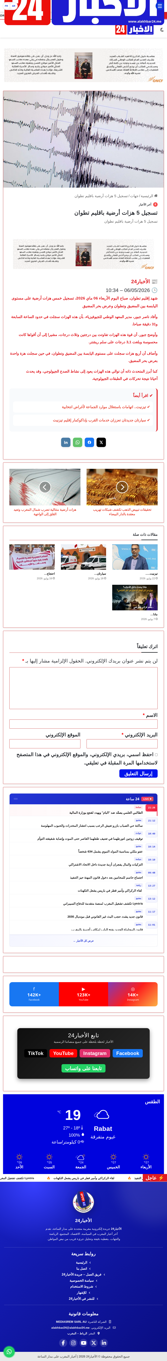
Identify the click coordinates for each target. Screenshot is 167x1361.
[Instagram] (73, 1343)
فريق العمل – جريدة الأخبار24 (82, 1274)
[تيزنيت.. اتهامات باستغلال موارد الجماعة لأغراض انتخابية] (135, 557)
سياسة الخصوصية (82, 1280)
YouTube (63, 1053)
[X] (94, 1343)
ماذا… (154, 614)
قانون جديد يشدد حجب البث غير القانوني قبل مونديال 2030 (105, 914)
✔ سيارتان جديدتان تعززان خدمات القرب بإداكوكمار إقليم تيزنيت (101, 420)
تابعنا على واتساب (83, 1068)
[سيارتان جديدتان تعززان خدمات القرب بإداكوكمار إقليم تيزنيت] (83, 557)
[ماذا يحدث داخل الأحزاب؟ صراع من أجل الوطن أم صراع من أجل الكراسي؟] (135, 597)
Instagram (95, 1053)
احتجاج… (49, 573)
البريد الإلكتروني (140, 734)
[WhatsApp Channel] (9, 1351)
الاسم (150, 715)
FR (6, 6)
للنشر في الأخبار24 (82, 1298)
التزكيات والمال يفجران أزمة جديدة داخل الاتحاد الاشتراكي (106, 862)
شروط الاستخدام (82, 1286)
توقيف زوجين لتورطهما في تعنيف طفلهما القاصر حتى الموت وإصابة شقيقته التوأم (90, 836)
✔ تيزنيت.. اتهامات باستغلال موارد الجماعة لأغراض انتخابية (106, 407)
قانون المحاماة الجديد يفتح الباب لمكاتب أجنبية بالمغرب (107, 927)
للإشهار (82, 1292)
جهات (134, 196)
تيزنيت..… (151, 573)
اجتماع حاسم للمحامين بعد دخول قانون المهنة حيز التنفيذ (106, 875)
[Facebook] (63, 1343)
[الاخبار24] (134, 30)
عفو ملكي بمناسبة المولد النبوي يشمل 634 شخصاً (110, 849)
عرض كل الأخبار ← (83, 940)
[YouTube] (83, 1343)
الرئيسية (147, 196)
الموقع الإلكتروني (63, 734)
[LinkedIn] (104, 1343)
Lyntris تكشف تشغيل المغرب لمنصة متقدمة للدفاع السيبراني (103, 901)
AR (13, 6)
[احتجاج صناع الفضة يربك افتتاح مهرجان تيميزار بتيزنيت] (32, 557)
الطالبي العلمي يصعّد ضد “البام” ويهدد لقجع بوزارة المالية (106, 810)
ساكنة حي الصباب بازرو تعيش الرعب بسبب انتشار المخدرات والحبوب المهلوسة (92, 823)
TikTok (35, 1053)
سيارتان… (100, 573)
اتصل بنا (82, 1268)
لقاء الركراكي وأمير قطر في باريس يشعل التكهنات (110, 888)
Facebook (127, 1053)
